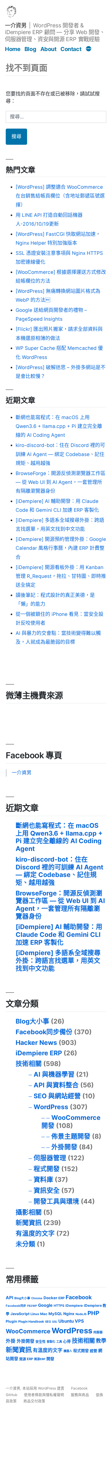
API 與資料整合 (56, 1085)
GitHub (11, 1395)
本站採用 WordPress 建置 (43, 1388)
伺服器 (98, 1332)
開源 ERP (26, 1359)
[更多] (88, 49)
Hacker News (36, 1042)
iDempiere (74, 1305)
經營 (93, 1351)
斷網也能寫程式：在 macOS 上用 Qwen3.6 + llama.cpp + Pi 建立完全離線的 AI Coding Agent (59, 426)
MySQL (55, 1313)
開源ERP (39, 1359)
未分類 (25, 1244)
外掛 (11, 1341)
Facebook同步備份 (44, 1032)
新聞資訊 (29, 1223)
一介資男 (15, 25)
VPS (79, 1321)
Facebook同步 (16, 1306)
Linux (34, 1314)
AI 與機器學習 (54, 1074)
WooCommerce (28, 1331)
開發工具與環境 (56, 1201)
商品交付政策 (34, 1401)
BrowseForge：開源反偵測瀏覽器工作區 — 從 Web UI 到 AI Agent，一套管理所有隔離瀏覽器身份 (60, 482)
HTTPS (59, 1306)
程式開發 (47, 1169)
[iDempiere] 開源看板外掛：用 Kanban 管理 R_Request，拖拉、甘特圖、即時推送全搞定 (61, 576)
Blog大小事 (32, 1021)
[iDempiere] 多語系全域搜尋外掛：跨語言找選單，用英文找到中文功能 (58, 960)
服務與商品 (80, 1395)
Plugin (11, 1321)
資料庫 (43, 1179)
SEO (48, 1321)
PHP (93, 1313)
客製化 (51, 1341)
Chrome (36, 1298)
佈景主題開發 (70, 1136)
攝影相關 (29, 1212)
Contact (70, 49)
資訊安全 (47, 1190)
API (9, 1297)
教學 (101, 1341)
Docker (50, 1298)
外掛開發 (64, 1147)
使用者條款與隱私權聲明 (44, 1395)
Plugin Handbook (31, 1321)
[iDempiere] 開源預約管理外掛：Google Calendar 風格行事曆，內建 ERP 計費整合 (61, 548)
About (48, 49)
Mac (43, 1314)
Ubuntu (66, 1321)
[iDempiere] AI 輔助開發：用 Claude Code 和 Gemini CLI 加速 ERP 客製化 (59, 934)
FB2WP (32, 1306)
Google (45, 1305)
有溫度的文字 (35, 1233)
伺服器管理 (50, 1158)
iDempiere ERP (39, 1053)
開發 (50, 1358)
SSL (54, 1321)
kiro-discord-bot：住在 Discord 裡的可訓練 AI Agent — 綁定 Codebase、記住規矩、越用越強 (60, 454)
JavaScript (19, 1313)
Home (12, 49)
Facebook (79, 1297)
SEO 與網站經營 (57, 1096)
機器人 (68, 1351)
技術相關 (29, 1064)
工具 (59, 1341)
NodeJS (81, 1314)
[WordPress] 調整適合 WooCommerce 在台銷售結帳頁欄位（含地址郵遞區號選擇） (60, 196)
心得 (67, 1341)
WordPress (51, 1107)
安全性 (40, 1341)
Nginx (68, 1313)
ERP (61, 1298)
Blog (30, 49)
